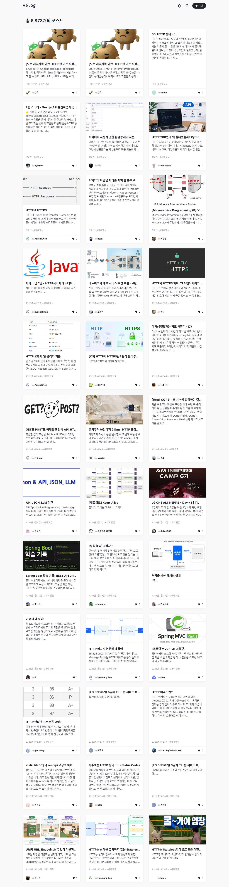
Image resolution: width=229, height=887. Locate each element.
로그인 (199, 6)
